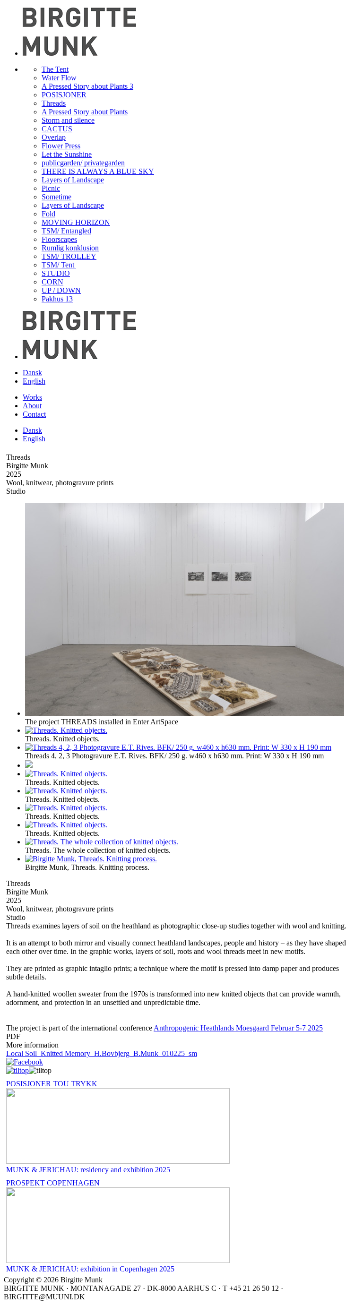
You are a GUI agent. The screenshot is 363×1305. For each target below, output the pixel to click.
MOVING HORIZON (76, 222)
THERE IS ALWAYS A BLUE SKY (98, 171)
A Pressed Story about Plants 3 (87, 86)
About (32, 406)
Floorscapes (59, 239)
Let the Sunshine (67, 154)
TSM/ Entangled (66, 231)
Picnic (51, 188)
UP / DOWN (61, 290)
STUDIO (56, 273)
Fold (48, 214)
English (34, 381)
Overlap (54, 137)
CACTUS (57, 129)
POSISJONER (64, 95)
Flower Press (61, 146)
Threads (54, 103)
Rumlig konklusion (70, 248)
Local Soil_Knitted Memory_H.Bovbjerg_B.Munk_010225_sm (101, 1053)
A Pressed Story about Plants (85, 112)
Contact (34, 414)
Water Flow (59, 78)
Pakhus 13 (57, 299)
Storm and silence (68, 120)
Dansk (32, 373)
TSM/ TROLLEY (69, 256)
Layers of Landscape (73, 180)
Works (32, 397)
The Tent (55, 69)
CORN (52, 282)
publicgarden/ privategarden (83, 163)
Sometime (56, 197)
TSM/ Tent (59, 265)
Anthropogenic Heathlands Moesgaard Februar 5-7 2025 (238, 1028)
